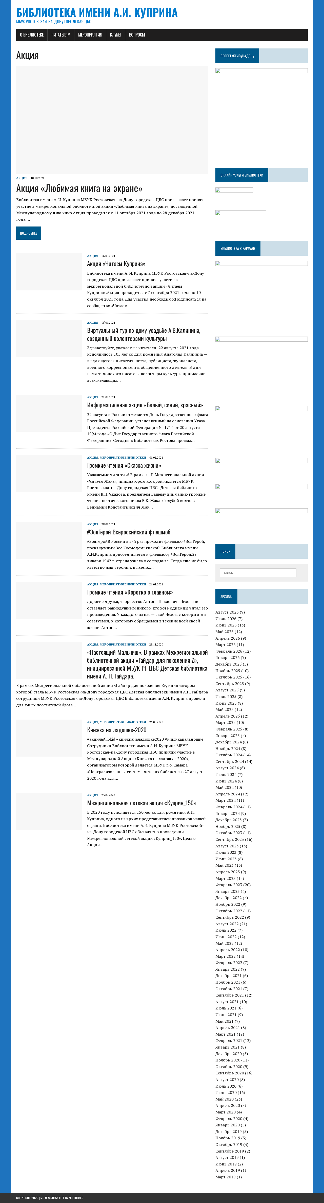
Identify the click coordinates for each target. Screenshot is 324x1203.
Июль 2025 (225, 696)
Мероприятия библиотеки (123, 457)
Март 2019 (225, 1177)
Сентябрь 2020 (229, 1073)
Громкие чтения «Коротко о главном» (130, 591)
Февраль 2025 (228, 729)
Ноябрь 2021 (227, 982)
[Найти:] (258, 572)
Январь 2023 (227, 891)
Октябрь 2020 (228, 1066)
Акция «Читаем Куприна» (116, 263)
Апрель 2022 (227, 949)
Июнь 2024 (226, 781)
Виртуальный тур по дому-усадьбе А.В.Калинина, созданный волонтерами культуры (143, 333)
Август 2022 (227, 924)
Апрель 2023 (227, 872)
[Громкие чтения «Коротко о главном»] (49, 615)
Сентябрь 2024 (229, 761)
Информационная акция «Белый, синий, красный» (145, 404)
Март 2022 (225, 956)
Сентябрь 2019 (229, 1151)
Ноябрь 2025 (227, 670)
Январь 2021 (227, 1047)
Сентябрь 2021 (229, 995)
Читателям (60, 35)
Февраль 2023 (228, 884)
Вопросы (137, 35)
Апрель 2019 (227, 1170)
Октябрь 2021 (228, 988)
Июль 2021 (225, 1008)
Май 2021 (224, 1021)
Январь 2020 (227, 1125)
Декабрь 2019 (228, 1131)
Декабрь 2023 (228, 820)
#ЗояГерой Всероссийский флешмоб (128, 531)
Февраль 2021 (228, 1040)
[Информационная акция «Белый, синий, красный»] (49, 428)
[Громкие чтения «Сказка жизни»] (49, 488)
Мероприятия (90, 35)
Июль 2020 (225, 1086)
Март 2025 (225, 722)
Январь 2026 (227, 657)
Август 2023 (227, 846)
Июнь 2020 (226, 1092)
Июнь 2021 (226, 1014)
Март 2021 (225, 1034)
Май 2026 (224, 631)
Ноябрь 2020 (227, 1060)
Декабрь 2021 (228, 975)
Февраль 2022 (228, 962)
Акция (21, 178)
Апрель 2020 (227, 1105)
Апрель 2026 (227, 638)
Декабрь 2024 (228, 742)
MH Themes (76, 1198)
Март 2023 (225, 878)
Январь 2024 (227, 813)
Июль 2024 (225, 774)
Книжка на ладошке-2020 (117, 729)
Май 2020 (224, 1099)
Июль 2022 (225, 930)
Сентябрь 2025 (229, 683)
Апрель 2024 (227, 794)
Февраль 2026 (228, 651)
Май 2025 (224, 709)
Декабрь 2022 (228, 897)
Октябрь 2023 (228, 832)
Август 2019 (227, 1157)
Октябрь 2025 (228, 677)
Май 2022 (224, 943)
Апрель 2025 (227, 716)
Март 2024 (225, 800)
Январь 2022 (227, 969)
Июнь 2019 (226, 1164)
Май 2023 (224, 865)
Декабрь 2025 (228, 664)
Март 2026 (225, 644)
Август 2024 (227, 768)
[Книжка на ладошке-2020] (49, 753)
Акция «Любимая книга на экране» (79, 188)
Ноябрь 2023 (227, 826)
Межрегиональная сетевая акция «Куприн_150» (141, 802)
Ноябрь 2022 (227, 904)
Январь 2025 (227, 735)
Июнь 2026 (226, 625)
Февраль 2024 (228, 807)
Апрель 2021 (227, 1027)
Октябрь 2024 (228, 755)
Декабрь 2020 (228, 1053)
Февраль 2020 (228, 1118)
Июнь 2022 (226, 936)
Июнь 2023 (226, 859)
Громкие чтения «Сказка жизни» (124, 464)
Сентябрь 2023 (229, 839)
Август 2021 (227, 1001)
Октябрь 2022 (228, 911)
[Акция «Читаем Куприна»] (49, 287)
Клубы (115, 35)
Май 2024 (224, 787)
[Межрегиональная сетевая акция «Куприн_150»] (49, 826)
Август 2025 (227, 690)
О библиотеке (32, 35)
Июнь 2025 (226, 703)
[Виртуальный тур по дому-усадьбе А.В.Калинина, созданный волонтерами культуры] (49, 354)
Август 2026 (227, 612)
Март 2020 (225, 1112)
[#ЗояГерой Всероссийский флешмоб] (49, 555)
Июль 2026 (225, 618)
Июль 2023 (225, 852)
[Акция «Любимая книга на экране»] (112, 170)
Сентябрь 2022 (229, 917)
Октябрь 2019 (228, 1144)
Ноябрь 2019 (227, 1138)
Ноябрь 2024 (227, 748)
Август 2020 (227, 1079)
